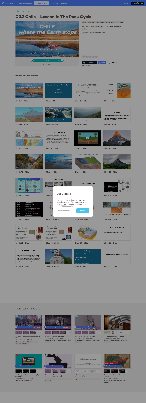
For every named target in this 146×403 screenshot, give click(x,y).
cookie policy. (67, 206)
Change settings (63, 210)
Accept (83, 211)
